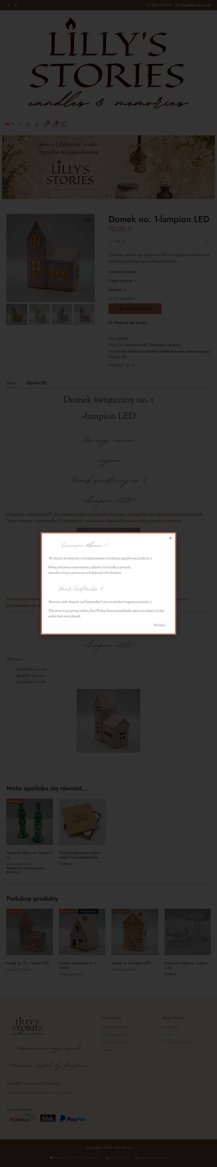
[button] (170, 538)
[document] (108, 583)
